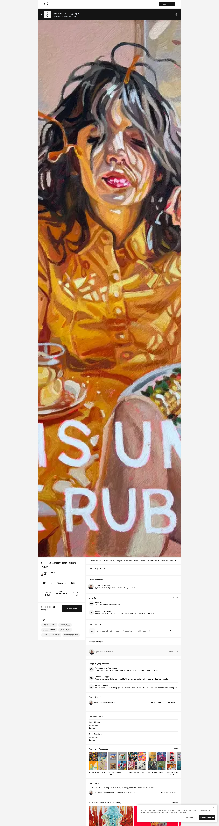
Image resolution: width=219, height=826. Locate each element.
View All (175, 749)
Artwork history (139, 561)
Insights (120, 561)
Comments (128, 561)
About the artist (153, 561)
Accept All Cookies (207, 817)
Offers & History (109, 561)
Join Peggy (167, 4)
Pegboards (179, 561)
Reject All (189, 817)
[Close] (213, 807)
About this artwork (94, 561)
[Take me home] (46, 4)
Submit (172, 631)
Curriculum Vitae (167, 561)
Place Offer (72, 609)
